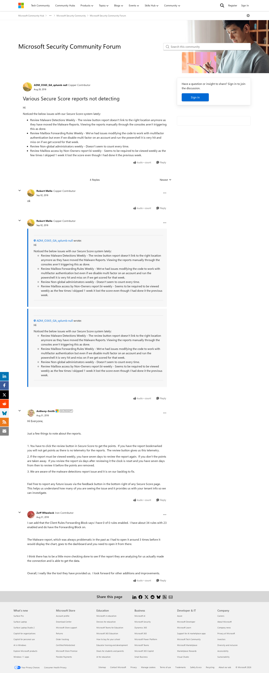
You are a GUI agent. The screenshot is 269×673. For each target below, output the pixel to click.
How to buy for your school (108, 639)
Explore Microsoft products (25, 651)
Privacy (133, 667)
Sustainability (223, 656)
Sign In (245, 5)
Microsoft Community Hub (31, 15)
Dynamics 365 (140, 627)
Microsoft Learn (184, 627)
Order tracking (62, 639)
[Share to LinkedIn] (134, 596)
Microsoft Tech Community (189, 639)
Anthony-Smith (45, 411)
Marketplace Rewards (187, 651)
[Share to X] (146, 596)
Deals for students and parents (110, 651)
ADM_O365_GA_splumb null (50, 85)
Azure (179, 615)
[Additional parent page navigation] (50, 15)
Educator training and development (112, 645)
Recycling (210, 667)
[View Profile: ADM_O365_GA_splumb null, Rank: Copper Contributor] (27, 86)
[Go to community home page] (21, 5)
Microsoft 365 (140, 633)
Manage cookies (148, 667)
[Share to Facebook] (140, 596)
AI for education (103, 656)
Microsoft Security (142, 621)
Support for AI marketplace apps (191, 633)
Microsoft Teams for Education (109, 627)
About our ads (225, 667)
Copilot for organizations (25, 633)
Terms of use (165, 667)
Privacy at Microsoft (226, 633)
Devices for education (106, 621)
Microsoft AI (139, 615)
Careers (220, 615)
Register (232, 5)
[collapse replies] (19, 190)
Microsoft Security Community (71, 15)
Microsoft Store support (66, 627)
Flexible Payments (64, 656)
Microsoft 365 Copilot (144, 651)
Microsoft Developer (186, 621)
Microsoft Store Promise (66, 651)
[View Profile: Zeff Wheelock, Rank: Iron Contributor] (31, 514)
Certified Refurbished (65, 645)
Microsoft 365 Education (107, 633)
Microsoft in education (106, 615)
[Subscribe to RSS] (165, 596)
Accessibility (222, 651)
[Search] (222, 5)
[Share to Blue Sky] (158, 596)
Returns (59, 633)
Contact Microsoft (118, 667)
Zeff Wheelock (45, 512)
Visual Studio (183, 656)
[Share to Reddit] (152, 596)
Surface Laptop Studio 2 (24, 627)
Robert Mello (44, 191)
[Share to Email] (171, 596)
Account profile (62, 615)
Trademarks (180, 667)
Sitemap (102, 667)
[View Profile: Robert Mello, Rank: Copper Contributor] (31, 193)
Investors (221, 639)
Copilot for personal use (24, 639)
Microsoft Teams (141, 645)
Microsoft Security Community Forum (108, 15)
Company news (224, 627)
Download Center (64, 621)
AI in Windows (20, 645)
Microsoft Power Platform (145, 639)
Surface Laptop (20, 621)
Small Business (141, 656)
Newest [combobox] (165, 180)
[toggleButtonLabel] (248, 15)
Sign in (195, 97)
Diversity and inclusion (227, 645)
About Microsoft (224, 621)
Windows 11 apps (21, 656)
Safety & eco (195, 667)
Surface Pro (19, 615)
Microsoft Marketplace (187, 645)
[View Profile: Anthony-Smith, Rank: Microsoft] (31, 413)
